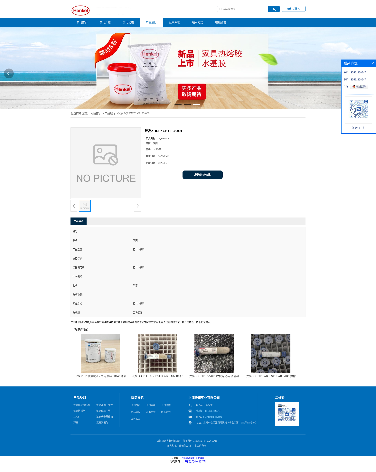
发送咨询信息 (202, 174)
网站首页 (95, 113)
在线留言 (135, 419)
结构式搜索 (293, 8)
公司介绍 (150, 405)
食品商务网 (200, 445)
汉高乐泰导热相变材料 (104, 417)
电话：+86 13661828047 (208, 411)
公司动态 (166, 405)
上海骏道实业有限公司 (168, 441)
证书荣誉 (150, 412)
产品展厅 (110, 113)
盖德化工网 (185, 445)
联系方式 (166, 412)
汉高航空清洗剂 (81, 405)
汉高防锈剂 (79, 411)
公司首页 (135, 405)
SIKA (76, 416)
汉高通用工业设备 (104, 406)
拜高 (75, 422)
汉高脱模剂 (102, 422)
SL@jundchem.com (212, 416)
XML (214, 441)
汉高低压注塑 (103, 411)
